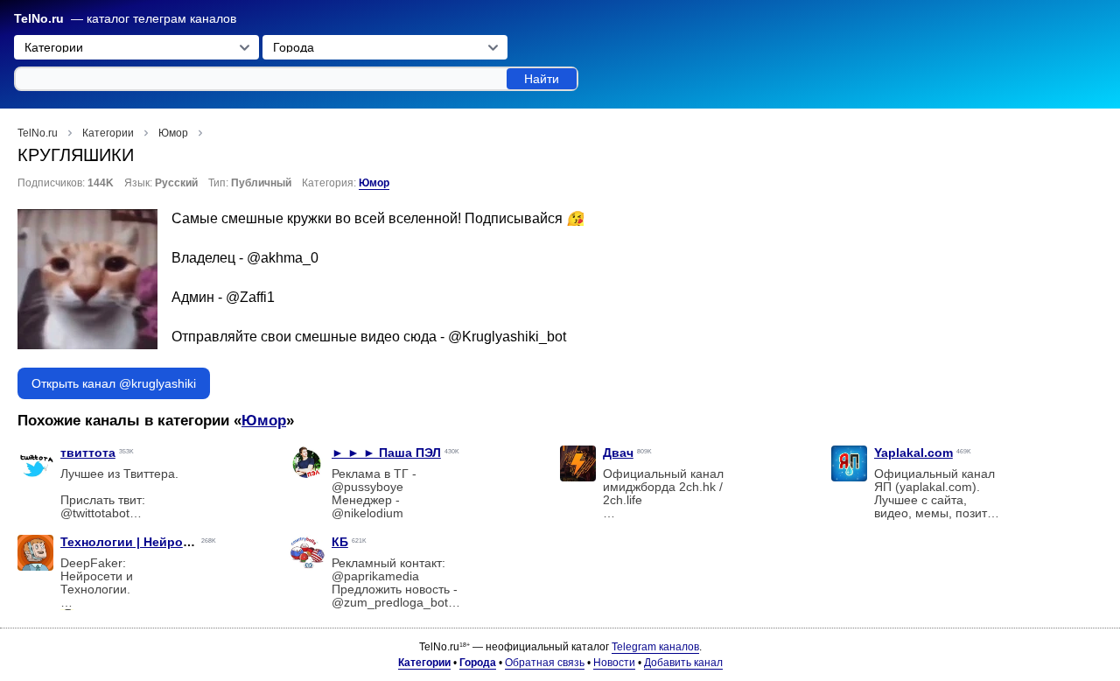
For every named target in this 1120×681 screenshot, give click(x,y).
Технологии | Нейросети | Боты (157, 542)
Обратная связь (544, 662)
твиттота (88, 453)
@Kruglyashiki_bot (507, 336)
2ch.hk (697, 487)
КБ (340, 542)
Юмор (374, 183)
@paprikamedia (375, 576)
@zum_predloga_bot (390, 602)
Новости (614, 662)
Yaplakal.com (913, 453)
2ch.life (622, 500)
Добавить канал (683, 662)
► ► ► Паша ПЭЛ (386, 453)
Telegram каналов (655, 647)
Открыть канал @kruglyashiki (114, 383)
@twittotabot (95, 513)
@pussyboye (367, 487)
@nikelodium (367, 513)
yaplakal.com (936, 487)
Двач (618, 453)
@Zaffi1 (250, 297)
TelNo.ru (39, 18)
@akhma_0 (282, 257)
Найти (541, 79)
